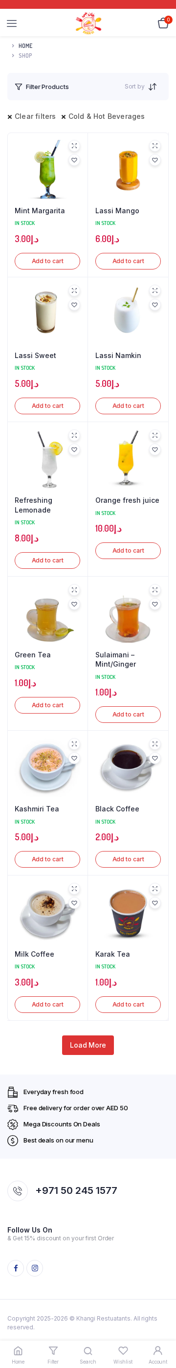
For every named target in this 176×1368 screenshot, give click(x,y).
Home (25, 45)
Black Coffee (117, 809)
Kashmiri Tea (37, 809)
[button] (74, 160)
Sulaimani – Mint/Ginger (115, 659)
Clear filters (35, 116)
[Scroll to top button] (160, 1329)
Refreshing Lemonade (33, 505)
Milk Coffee (34, 954)
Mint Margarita (40, 210)
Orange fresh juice (127, 500)
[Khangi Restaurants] (88, 23)
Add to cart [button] (48, 261)
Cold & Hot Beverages (106, 116)
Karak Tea (112, 954)
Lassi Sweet (35, 355)
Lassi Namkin (118, 355)
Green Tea (33, 654)
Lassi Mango (117, 210)
